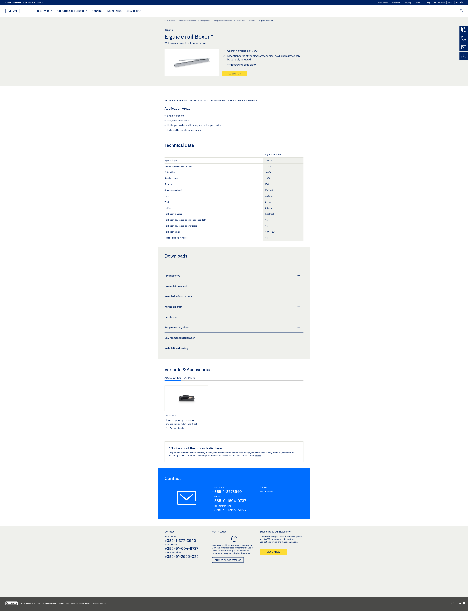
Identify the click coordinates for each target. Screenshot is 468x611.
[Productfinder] (463, 30)
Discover (43, 11)
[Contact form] (463, 47)
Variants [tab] (189, 377)
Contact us (235, 74)
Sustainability (383, 3)
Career (417, 3)
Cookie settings (84, 603)
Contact (169, 531)
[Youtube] (461, 2)
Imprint (103, 603)
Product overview (176, 100)
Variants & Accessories (242, 100)
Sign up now (273, 552)
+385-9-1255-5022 (229, 510)
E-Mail (258, 455)
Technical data (199, 100)
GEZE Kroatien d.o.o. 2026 (30, 603)
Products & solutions (70, 11)
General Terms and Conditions (53, 603)
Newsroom (396, 3)
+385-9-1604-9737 (229, 500)
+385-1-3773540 (227, 491)
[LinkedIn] (457, 2)
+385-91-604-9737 (181, 548)
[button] (439, 3)
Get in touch (219, 531)
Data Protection (71, 603)
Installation (114, 11)
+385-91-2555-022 (182, 556)
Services (132, 11)
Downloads (218, 100)
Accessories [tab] (173, 377)
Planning (96, 11)
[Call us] (463, 38)
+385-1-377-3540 (180, 540)
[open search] (461, 10)
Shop (428, 3)
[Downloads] (463, 56)
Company (407, 3)
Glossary (95, 603)
